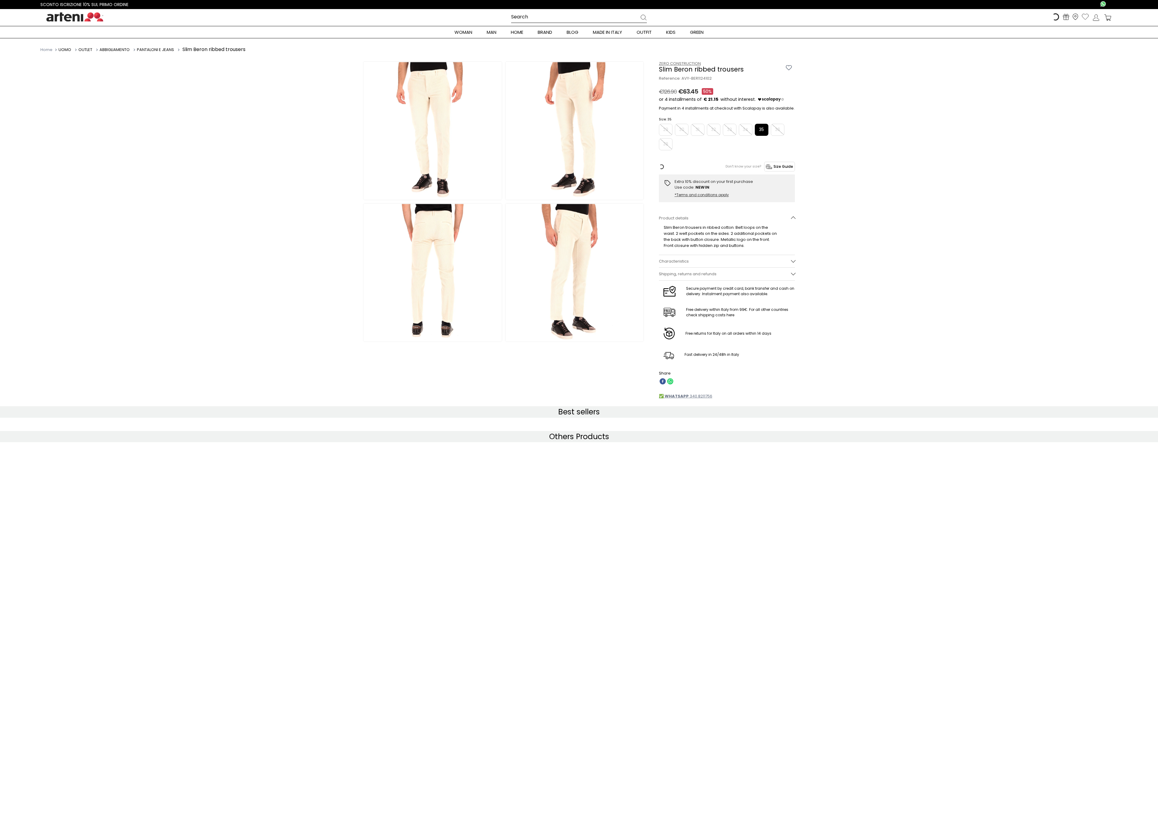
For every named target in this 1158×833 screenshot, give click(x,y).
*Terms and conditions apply (702, 195)
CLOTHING (105, 50)
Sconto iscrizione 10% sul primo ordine (84, 5)
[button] (727, 232)
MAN (63, 50)
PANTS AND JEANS (139, 50)
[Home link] (47, 49)
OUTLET (81, 50)
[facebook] (663, 408)
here (730, 341)
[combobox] (579, 17)
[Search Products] (643, 18)
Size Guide (783, 166)
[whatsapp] (670, 408)
